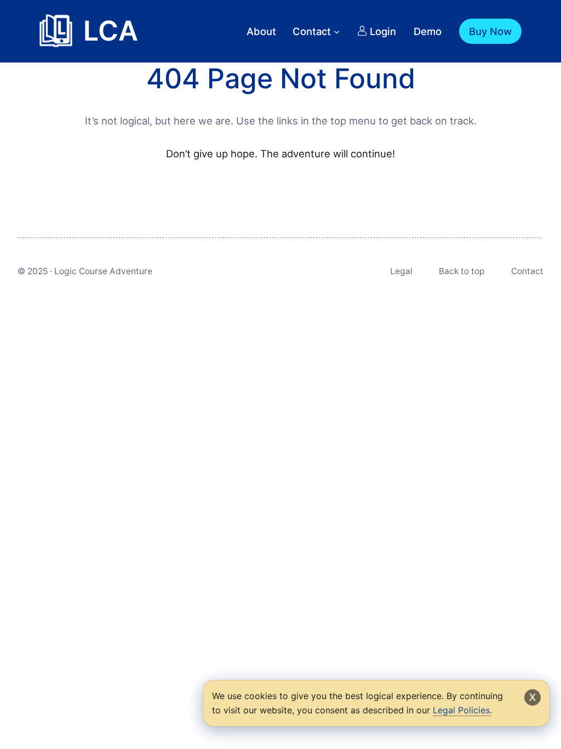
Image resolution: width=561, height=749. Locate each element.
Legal (401, 271)
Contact (527, 271)
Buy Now (490, 31)
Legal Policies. (462, 710)
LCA (110, 30)
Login (383, 31)
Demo (428, 31)
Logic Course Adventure (103, 271)
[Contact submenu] (337, 31)
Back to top (462, 271)
